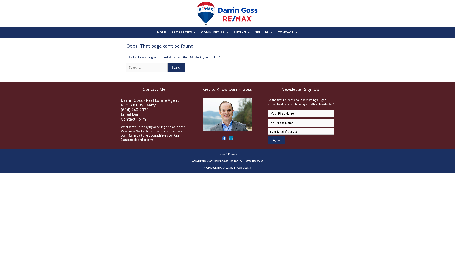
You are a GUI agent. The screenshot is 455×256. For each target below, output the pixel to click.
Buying (240, 32)
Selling (261, 32)
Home (162, 32)
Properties (182, 32)
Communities (212, 32)
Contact (286, 32)
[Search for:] (147, 67)
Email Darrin (132, 114)
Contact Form (133, 119)
